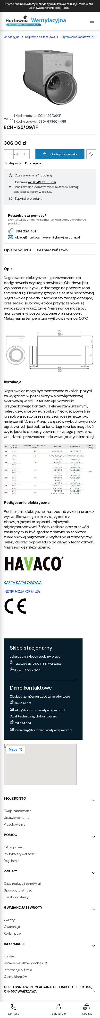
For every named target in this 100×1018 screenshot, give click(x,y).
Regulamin (11, 861)
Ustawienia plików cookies (24, 963)
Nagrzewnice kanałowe (40, 37)
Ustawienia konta (16, 817)
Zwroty (9, 920)
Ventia (8, 118)
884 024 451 (26, 231)
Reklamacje (12, 933)
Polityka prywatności (19, 854)
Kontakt (10, 956)
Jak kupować (14, 847)
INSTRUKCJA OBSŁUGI (22, 591)
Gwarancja (12, 926)
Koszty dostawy (16, 897)
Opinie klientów (15, 976)
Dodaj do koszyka (63, 154)
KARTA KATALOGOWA (23, 582)
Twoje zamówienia (17, 811)
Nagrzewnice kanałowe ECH (78, 37)
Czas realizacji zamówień (22, 883)
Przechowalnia (14, 824)
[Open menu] (92, 20)
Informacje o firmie (18, 970)
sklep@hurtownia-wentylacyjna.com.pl (47, 237)
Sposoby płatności (18, 890)
